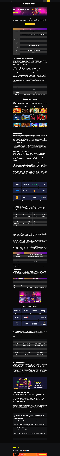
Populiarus (16, 106)
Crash (34, 106)
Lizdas (42, 106)
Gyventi (25, 106)
